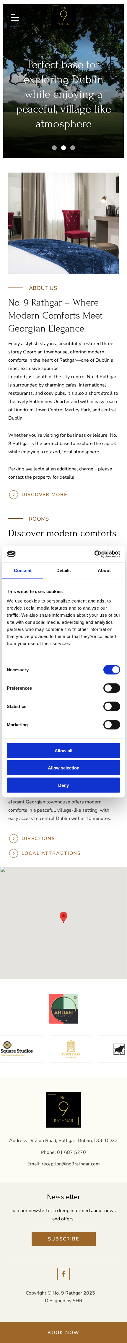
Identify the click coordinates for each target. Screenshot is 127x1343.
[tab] (54, 147)
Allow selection (63, 767)
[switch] (111, 688)
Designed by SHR (63, 1300)
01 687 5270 (71, 1152)
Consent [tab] (23, 570)
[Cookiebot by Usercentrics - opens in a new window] (94, 554)
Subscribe (63, 1239)
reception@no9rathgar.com (71, 1164)
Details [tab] (63, 570)
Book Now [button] (64, 1332)
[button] (63, 917)
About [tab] (104, 570)
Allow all (63, 750)
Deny (63, 784)
